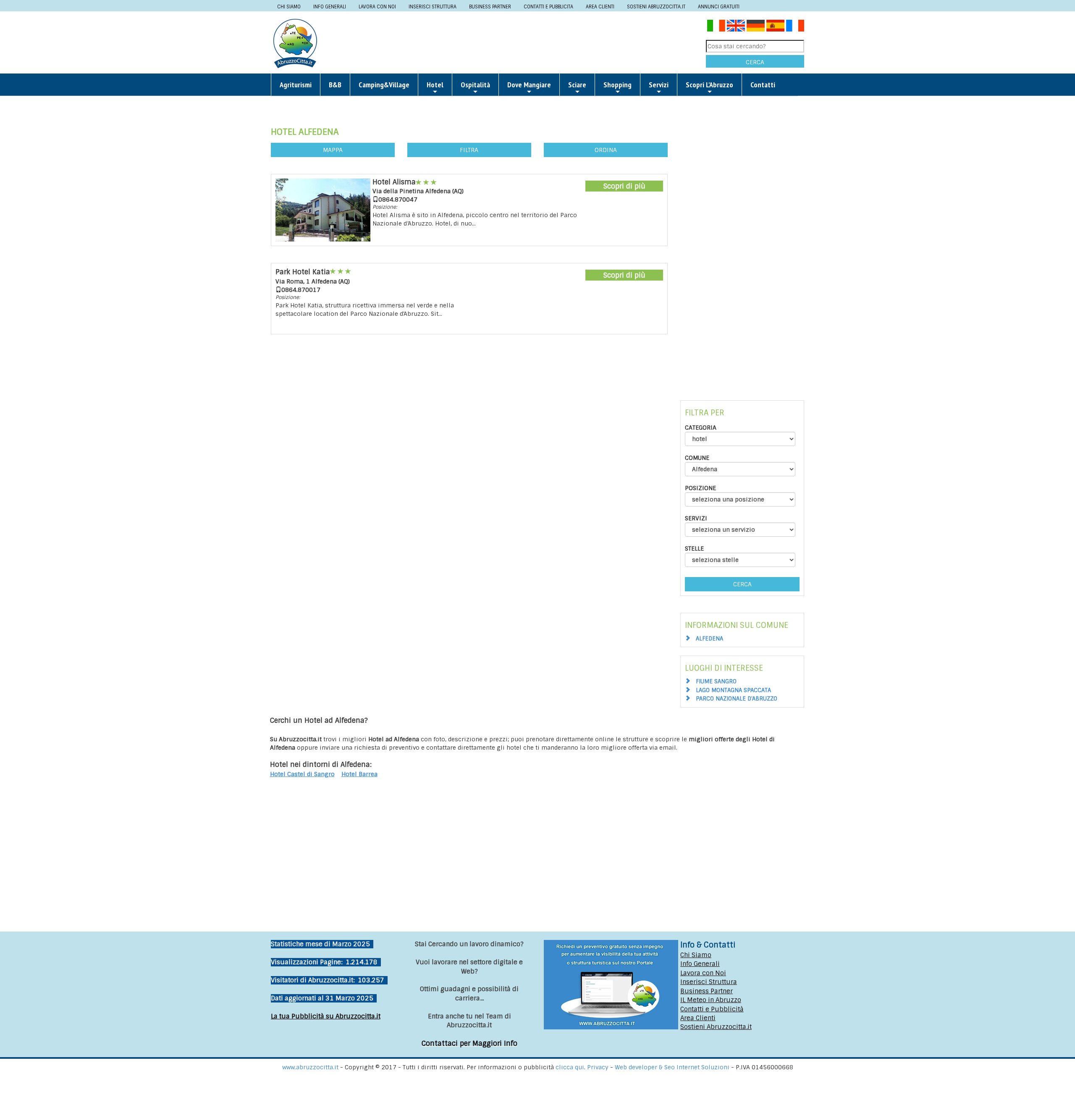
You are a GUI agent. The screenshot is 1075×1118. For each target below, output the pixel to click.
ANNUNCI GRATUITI (718, 7)
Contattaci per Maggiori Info (469, 1043)
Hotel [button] (435, 84)
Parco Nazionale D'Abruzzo (736, 698)
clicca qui (570, 1067)
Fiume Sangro (716, 681)
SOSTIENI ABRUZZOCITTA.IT (656, 7)
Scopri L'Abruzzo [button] (709, 84)
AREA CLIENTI (600, 7)
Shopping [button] (617, 84)
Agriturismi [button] (296, 84)
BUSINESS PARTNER (490, 7)
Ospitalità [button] (475, 84)
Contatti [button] (762, 84)
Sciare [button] (577, 84)
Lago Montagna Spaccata (733, 690)
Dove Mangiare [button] (529, 84)
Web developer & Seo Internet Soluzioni (673, 1067)
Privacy (598, 1067)
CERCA (755, 62)
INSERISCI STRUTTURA (432, 7)
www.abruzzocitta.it (310, 1067)
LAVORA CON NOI (377, 7)
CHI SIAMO (289, 7)
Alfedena (709, 638)
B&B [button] (335, 84)
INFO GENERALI (329, 7)
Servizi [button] (659, 84)
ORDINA (606, 150)
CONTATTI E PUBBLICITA (548, 7)
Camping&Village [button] (384, 84)
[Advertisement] (515, 43)
